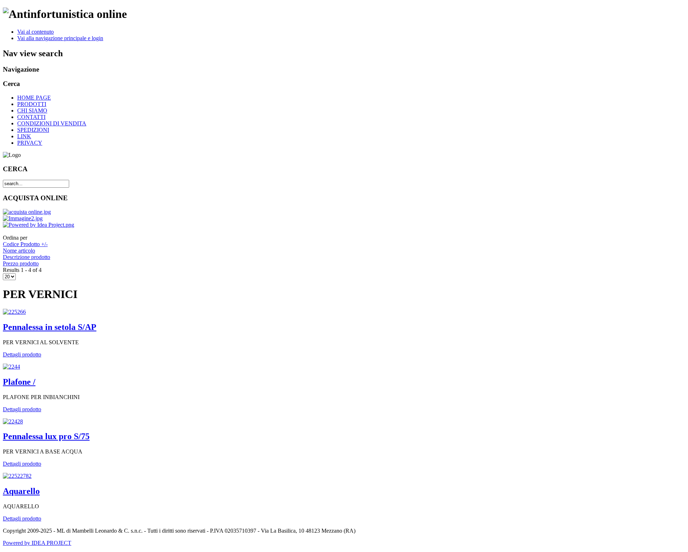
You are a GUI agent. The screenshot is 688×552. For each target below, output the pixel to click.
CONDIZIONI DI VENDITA (51, 123)
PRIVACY (29, 143)
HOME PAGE (34, 98)
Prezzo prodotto (21, 263)
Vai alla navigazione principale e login (60, 38)
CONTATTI (31, 117)
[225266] (14, 312)
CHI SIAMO (32, 110)
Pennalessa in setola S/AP (49, 327)
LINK (24, 136)
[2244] (11, 367)
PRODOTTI (31, 104)
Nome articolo (19, 251)
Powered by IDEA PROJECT (37, 543)
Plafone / (19, 382)
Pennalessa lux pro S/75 (46, 436)
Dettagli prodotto (22, 354)
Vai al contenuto (35, 32)
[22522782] (17, 476)
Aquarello (21, 491)
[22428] (13, 421)
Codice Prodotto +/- (25, 244)
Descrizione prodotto (26, 257)
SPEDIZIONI (33, 130)
